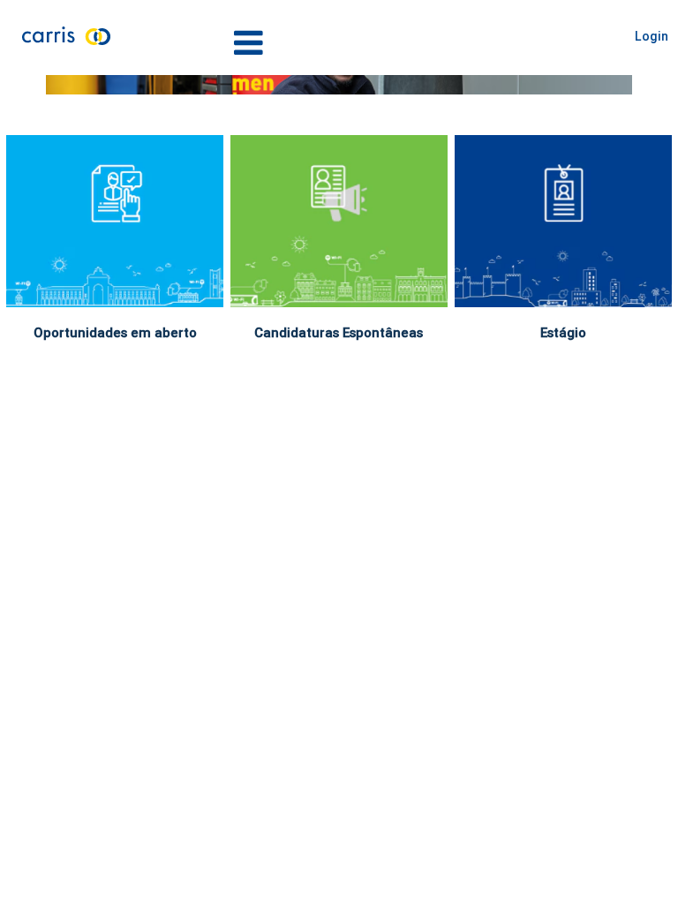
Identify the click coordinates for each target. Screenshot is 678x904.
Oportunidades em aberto (115, 332)
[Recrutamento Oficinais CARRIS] (50, 84)
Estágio (563, 332)
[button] (339, 43)
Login (651, 36)
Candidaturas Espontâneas (338, 332)
